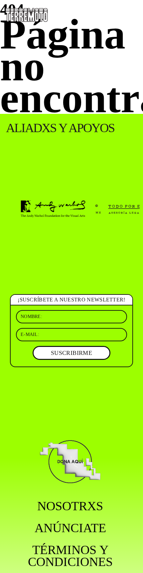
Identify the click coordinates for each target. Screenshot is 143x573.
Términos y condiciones (70, 556)
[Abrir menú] (132, 13)
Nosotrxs (70, 506)
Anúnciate (70, 528)
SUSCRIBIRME (71, 353)
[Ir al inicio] (26, 14)
